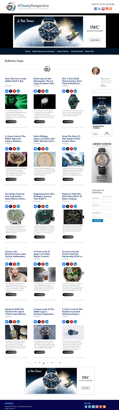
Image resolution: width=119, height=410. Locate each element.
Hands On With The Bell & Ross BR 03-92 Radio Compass (72, 196)
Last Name (95, 205)
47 (48, 362)
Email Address (97, 213)
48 (52, 362)
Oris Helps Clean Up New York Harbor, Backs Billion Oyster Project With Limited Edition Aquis (15, 199)
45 (39, 362)
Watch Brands (77, 51)
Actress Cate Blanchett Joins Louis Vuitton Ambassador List (15, 255)
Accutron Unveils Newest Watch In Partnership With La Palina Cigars (72, 255)
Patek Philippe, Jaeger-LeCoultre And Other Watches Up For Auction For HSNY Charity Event (44, 141)
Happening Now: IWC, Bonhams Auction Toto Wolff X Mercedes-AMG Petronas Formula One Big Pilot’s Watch (44, 200)
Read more (10, 121)
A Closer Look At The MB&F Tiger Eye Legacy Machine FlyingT (15, 140)
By (8, 85)
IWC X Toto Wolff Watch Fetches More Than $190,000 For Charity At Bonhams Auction (72, 83)
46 (44, 362)
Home (27, 51)
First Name (95, 198)
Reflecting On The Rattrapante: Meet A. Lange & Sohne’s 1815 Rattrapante (44, 82)
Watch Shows (63, 51)
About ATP (89, 51)
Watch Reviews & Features (43, 51)
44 (35, 362)
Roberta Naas (14, 61)
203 (60, 362)
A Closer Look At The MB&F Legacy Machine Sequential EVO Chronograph (44, 313)
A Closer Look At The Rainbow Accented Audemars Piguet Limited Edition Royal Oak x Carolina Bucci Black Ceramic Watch (73, 315)
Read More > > (104, 86)
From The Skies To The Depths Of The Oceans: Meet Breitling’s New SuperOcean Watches (72, 141)
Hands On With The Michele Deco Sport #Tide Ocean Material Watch (15, 313)
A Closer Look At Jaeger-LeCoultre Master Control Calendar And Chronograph (42, 256)
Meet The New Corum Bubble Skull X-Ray (15, 80)
